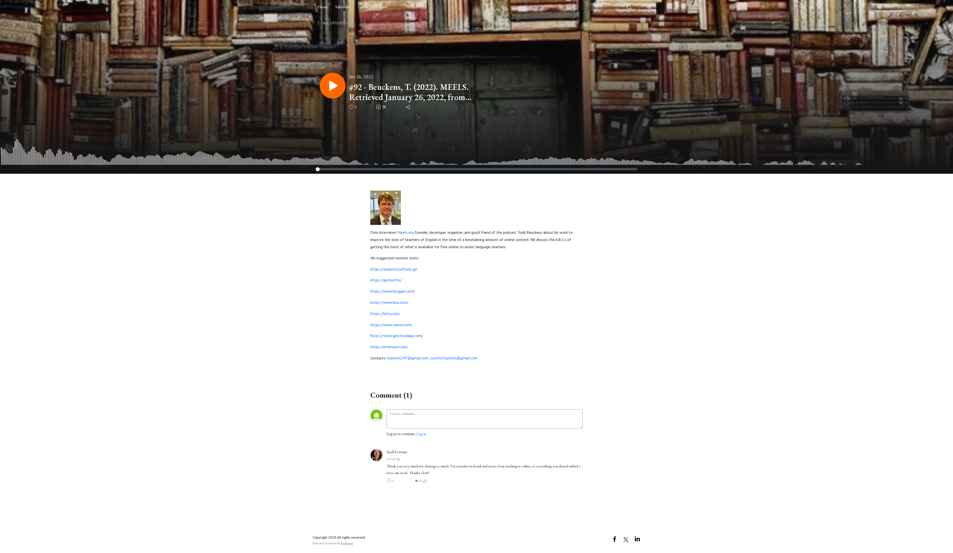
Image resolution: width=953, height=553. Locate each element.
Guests (381, 6)
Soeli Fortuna (397, 451)
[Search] (629, 7)
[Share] (408, 106)
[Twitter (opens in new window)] (625, 539)
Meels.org (405, 232)
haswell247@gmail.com (408, 357)
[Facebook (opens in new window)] (614, 539)
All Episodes (335, 22)
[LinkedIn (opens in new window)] (637, 539)
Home (323, 6)
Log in (421, 433)
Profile (363, 6)
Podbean (347, 543)
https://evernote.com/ (389, 346)
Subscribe (342, 6)
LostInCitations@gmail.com (454, 357)
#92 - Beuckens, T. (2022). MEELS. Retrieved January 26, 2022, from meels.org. (409, 92)
